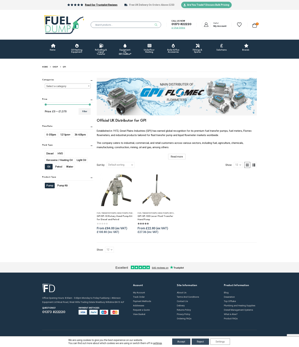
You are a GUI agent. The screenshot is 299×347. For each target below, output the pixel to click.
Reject (200, 341)
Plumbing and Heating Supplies (239, 305)
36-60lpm (80, 134)
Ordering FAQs (184, 318)
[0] (254, 24)
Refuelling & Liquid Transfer (101, 52)
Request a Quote (141, 310)
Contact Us (182, 301)
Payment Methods (142, 301)
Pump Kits (133, 213)
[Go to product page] (115, 190)
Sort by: (101, 165)
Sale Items (221, 50)
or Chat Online (178, 28)
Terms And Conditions (188, 297)
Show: (228, 165)
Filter (84, 111)
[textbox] (67, 86)
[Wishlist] (239, 24)
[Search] (156, 25)
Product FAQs (231, 318)
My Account (139, 292)
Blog (226, 292)
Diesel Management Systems (238, 310)
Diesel (49, 153)
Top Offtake (230, 301)
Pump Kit (62, 185)
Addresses (138, 305)
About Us (181, 292)
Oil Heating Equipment (76, 51)
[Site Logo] (63, 25)
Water (69, 166)
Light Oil (81, 160)
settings (157, 343)
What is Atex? (231, 314)
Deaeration (229, 297)
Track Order (139, 297)
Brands (245, 50)
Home (52, 50)
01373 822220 (181, 24)
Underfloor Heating (149, 51)
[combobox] (68, 86)
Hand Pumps (122, 213)
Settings (220, 341)
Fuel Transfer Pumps (106, 213)
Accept (181, 341)
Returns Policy (184, 310)
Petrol (58, 166)
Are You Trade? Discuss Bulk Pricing (208, 4)
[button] (247, 165)
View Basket (139, 314)
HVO (60, 153)
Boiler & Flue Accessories (173, 51)
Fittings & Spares (197, 51)
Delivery (181, 305)
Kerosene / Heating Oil (59, 160)
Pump (49, 185)
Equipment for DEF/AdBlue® (125, 52)
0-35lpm (51, 134)
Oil (48, 166)
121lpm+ (65, 134)
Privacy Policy (183, 314)
